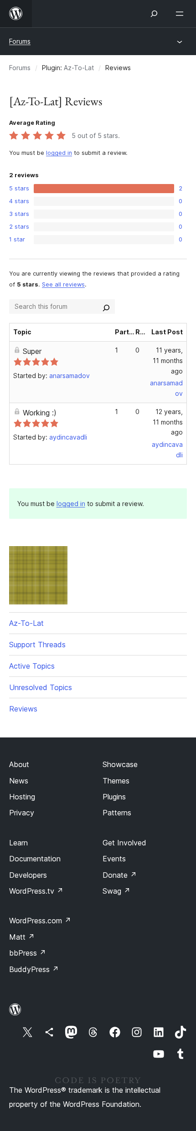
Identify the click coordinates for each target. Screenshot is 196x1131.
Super (32, 351)
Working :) (40, 412)
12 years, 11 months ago (168, 422)
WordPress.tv (36, 891)
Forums (20, 41)
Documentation (35, 858)
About (19, 764)
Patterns (117, 812)
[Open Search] (154, 13)
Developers (28, 875)
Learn (18, 842)
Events (114, 858)
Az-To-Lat (79, 68)
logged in (59, 152)
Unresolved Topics (40, 687)
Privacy (21, 812)
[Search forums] (106, 306)
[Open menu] (181, 13)
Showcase (120, 764)
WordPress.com (40, 920)
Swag (116, 891)
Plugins (114, 796)
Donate (120, 875)
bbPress (27, 952)
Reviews (23, 708)
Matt (22, 937)
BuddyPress (34, 969)
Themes (116, 780)
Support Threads (37, 644)
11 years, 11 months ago (168, 360)
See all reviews (63, 284)
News (18, 780)
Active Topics (32, 665)
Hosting (22, 796)
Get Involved (124, 842)
